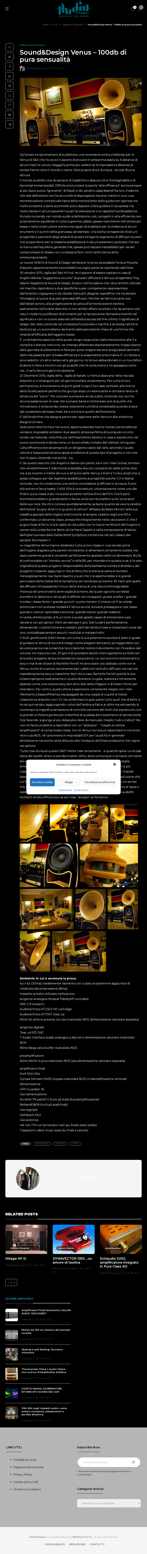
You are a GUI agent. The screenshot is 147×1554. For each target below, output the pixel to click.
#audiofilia (42, 1144)
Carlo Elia (29, 68)
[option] (26, 1246)
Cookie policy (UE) (25, 1482)
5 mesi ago (27, 1339)
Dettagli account (24, 1459)
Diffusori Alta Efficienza (32, 45)
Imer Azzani (58, 1268)
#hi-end (60, 1144)
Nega (69, 782)
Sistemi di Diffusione (73, 24)
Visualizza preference (100, 782)
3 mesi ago (27, 1319)
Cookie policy (65, 789)
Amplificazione (113, 1248)
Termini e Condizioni (27, 1489)
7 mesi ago (27, 1378)
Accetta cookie (42, 782)
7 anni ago (115, 1273)
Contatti (96, 1544)
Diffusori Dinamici (20, 1248)
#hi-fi (75, 1144)
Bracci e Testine (66, 1248)
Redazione (77, 1544)
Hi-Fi (55, 24)
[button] (115, 765)
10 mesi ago (27, 1420)
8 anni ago (40, 68)
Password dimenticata (28, 1467)
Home (45, 24)
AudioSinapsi (55, 1544)
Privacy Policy (81, 789)
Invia (133, 1462)
